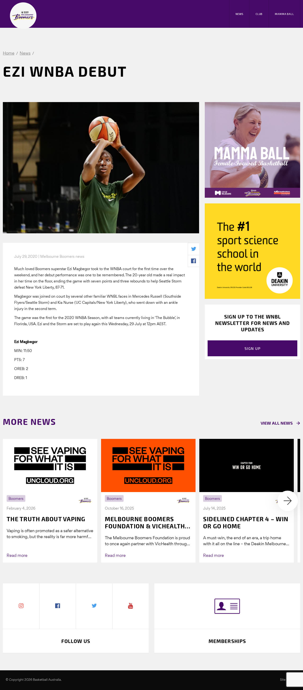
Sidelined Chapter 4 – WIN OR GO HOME (245, 522)
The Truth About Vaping (46, 518)
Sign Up (252, 348)
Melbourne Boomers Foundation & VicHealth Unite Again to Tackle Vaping (145, 522)
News (239, 13)
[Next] (287, 501)
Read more (17, 556)
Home (8, 54)
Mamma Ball (284, 13)
